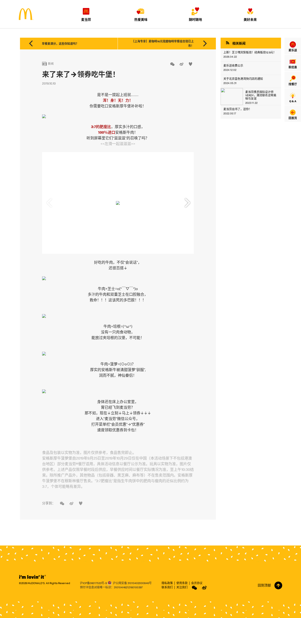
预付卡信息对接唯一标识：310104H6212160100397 (111, 587)
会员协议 (196, 583)
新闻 (48, 63)
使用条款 (182, 583)
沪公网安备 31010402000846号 (132, 583)
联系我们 (167, 587)
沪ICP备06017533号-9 (93, 583)
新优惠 (293, 67)
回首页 (293, 118)
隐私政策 (167, 583)
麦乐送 (293, 50)
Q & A (292, 101)
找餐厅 (293, 84)
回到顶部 (264, 585)
